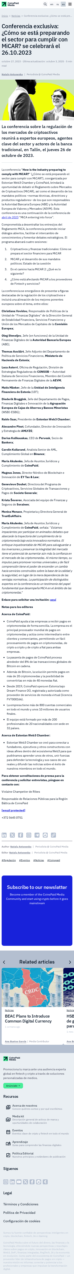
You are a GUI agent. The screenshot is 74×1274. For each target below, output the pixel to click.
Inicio (5, 15)
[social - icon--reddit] (38, 1181)
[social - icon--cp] (45, 1181)
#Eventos (24, 860)
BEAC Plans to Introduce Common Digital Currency (28, 1019)
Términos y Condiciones (20, 1204)
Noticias (16, 15)
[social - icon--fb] (32, 1181)
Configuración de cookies (21, 1221)
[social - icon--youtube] (18, 1181)
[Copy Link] (53, 835)
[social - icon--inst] (5, 1181)
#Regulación (9, 860)
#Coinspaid (53, 860)
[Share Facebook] (20, 835)
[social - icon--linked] (12, 1181)
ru (58, 4)
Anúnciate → (13, 1085)
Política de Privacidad (19, 1213)
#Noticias (38, 860)
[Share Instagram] (28, 835)
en (51, 4)
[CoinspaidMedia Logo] (10, 4)
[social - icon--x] (25, 1181)
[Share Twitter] (12, 835)
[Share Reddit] (45, 835)
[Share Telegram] (37, 835)
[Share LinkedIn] (4, 835)
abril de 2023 (10, 217)
